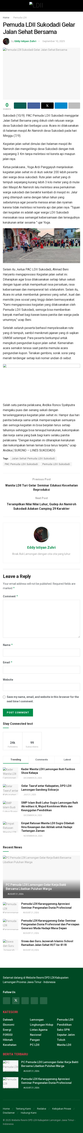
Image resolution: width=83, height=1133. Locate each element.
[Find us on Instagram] (25, 1000)
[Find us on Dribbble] (43, 1000)
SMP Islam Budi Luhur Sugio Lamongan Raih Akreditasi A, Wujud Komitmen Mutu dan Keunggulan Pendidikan (49, 806)
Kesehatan (9, 1044)
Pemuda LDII (20, 17)
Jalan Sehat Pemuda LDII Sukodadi (33, 458)
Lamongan (37, 1019)
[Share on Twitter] (47, 105)
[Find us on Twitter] (15, 1000)
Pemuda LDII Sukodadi (56, 464)
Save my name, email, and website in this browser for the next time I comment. (43, 699)
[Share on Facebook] (33, 105)
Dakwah (8, 1019)
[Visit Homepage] (41, 6)
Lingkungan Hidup (41, 1024)
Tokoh (61, 1039)
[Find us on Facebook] (6, 1000)
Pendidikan (64, 1024)
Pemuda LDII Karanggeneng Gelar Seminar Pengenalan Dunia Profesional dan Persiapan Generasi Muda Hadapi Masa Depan (50, 924)
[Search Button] (78, 6)
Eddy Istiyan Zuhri (25, 41)
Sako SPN (63, 1029)
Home (6, 17)
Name (8, 645)
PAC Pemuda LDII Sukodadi (21, 464)
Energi (7, 1029)
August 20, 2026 (31, 950)
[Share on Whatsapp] (20, 105)
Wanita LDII (64, 1044)
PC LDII (34, 1044)
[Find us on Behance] (34, 1000)
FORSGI (8, 1034)
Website (8, 679)
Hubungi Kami (28, 1112)
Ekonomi (8, 1024)
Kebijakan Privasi (61, 1108)
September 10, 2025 (53, 41)
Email (8, 662)
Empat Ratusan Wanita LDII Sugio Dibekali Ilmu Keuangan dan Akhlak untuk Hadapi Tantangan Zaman (47, 827)
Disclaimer (9, 1112)
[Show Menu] (4, 6)
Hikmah (8, 1039)
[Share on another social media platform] (74, 105)
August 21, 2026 (15, 894)
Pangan (35, 1039)
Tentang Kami (23, 1108)
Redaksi (41, 1108)
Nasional (35, 1034)
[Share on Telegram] (61, 105)
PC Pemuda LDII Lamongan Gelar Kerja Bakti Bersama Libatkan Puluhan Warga (36, 887)
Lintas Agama (38, 1029)
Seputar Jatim (66, 1034)
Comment (10, 596)
